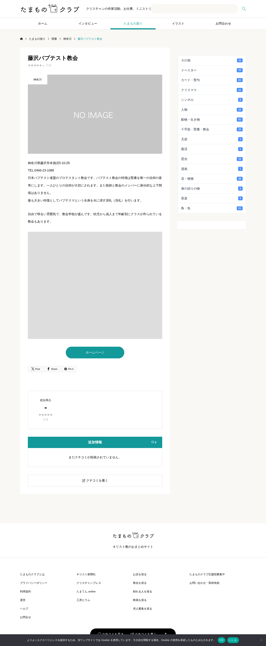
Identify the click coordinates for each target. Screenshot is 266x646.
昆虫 (211, 159)
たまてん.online (86, 591)
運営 (23, 600)
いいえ (233, 640)
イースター (211, 70)
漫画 (211, 169)
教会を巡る (140, 582)
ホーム (42, 23)
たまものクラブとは (32, 574)
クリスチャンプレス (89, 582)
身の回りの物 (211, 188)
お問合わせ (223, 23)
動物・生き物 (211, 119)
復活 (211, 149)
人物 (211, 109)
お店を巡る (140, 574)
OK (221, 640)
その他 (211, 60)
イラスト (178, 23)
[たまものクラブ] (49, 9)
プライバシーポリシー (33, 582)
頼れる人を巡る (142, 591)
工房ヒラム (83, 600)
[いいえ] (261, 640)
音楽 (211, 198)
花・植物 (211, 178)
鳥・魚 (211, 208)
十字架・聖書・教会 (211, 129)
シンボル (211, 99)
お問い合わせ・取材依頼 (204, 582)
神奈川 (37, 79)
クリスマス (211, 90)
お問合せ (25, 617)
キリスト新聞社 (86, 574)
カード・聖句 (211, 80)
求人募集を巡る (142, 608)
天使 (211, 139)
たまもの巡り (133, 23)
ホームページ (95, 352)
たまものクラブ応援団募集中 (207, 574)
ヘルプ (24, 608)
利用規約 (25, 591)
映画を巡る (140, 600)
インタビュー (87, 23)
